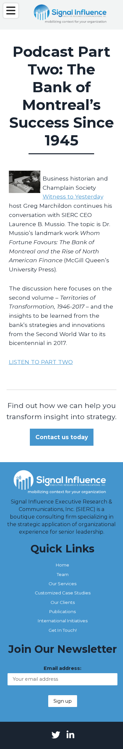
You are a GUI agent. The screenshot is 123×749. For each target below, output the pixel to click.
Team (63, 574)
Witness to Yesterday (73, 196)
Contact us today (61, 437)
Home (62, 564)
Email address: (62, 668)
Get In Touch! (63, 630)
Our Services (62, 583)
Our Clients (63, 602)
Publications (62, 611)
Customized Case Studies (63, 592)
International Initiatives (63, 620)
